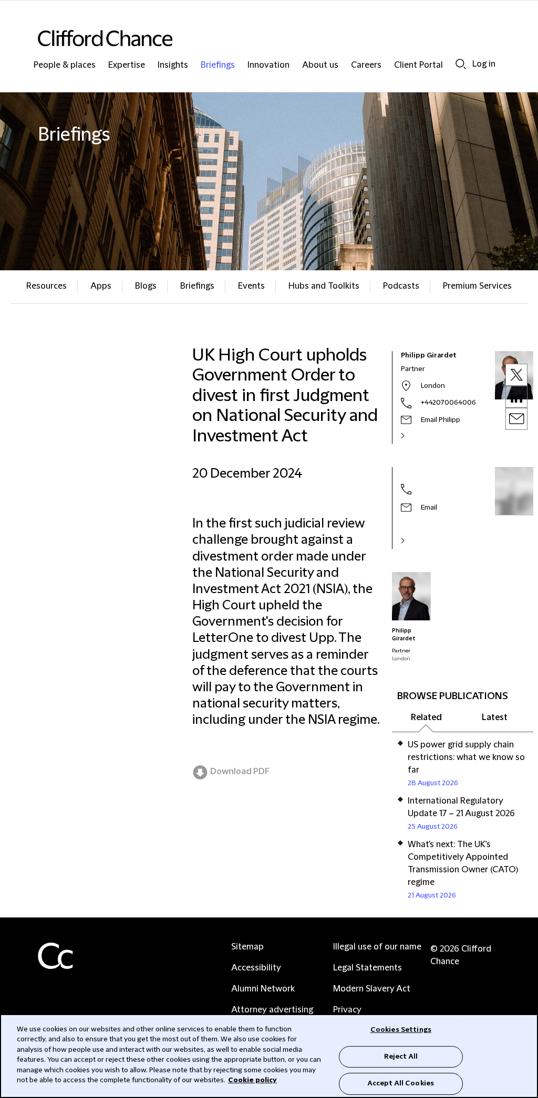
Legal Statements (367, 968)
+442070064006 (448, 402)
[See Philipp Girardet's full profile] (414, 435)
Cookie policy (252, 1080)
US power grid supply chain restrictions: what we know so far (466, 757)
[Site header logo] (248, 38)
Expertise (126, 65)
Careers (366, 65)
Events (251, 286)
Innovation (268, 65)
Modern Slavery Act (371, 989)
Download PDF (240, 771)
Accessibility (256, 968)
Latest (495, 717)
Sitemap (247, 947)
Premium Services (477, 286)
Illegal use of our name (377, 947)
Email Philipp (440, 420)
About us (320, 65)
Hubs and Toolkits (323, 286)
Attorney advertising (272, 1010)
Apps (100, 286)
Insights (173, 65)
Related (426, 717)
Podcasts (401, 286)
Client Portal (418, 65)
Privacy (347, 1010)
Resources (46, 286)
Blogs (146, 286)
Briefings (218, 65)
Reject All (401, 1056)
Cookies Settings (400, 1030)
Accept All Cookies (401, 1083)
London (433, 386)
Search (461, 63)
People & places (65, 65)
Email (429, 507)
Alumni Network (263, 989)
